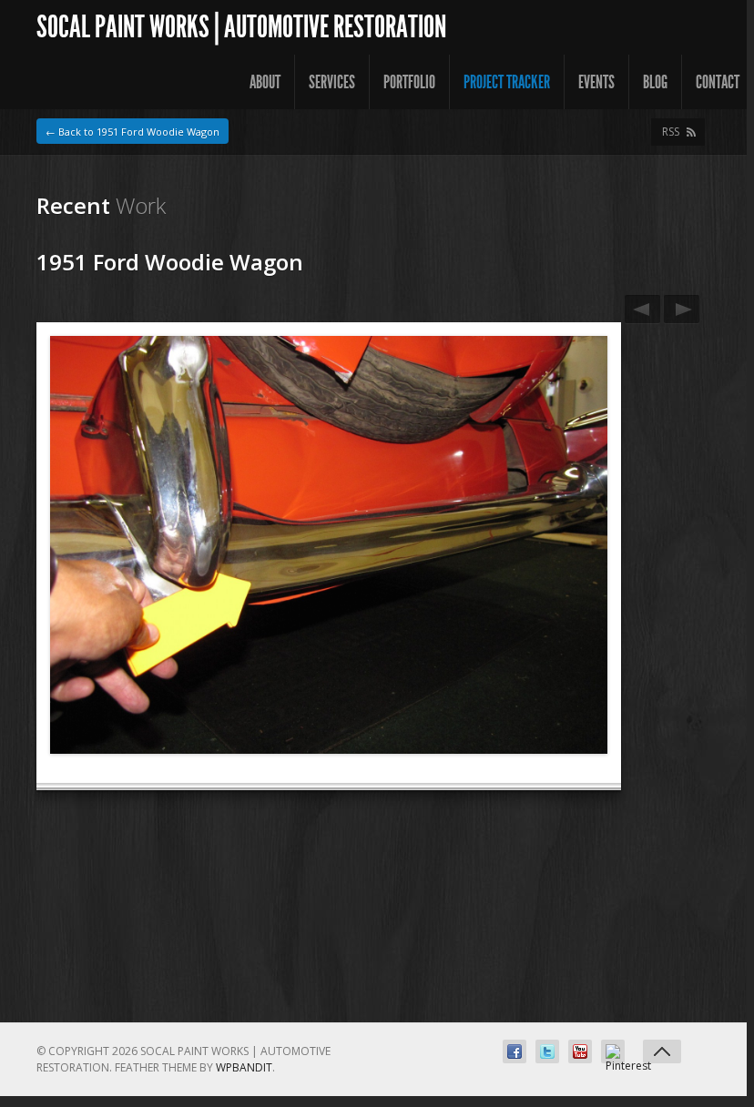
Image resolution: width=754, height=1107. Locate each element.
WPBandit (244, 1067)
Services (332, 82)
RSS (670, 131)
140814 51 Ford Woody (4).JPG (681, 309)
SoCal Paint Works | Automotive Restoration (241, 27)
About (265, 82)
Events (596, 82)
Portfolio (409, 82)
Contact (717, 82)
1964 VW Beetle (642, 309)
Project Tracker (507, 82)
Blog (655, 82)
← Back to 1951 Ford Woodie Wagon (132, 131)
